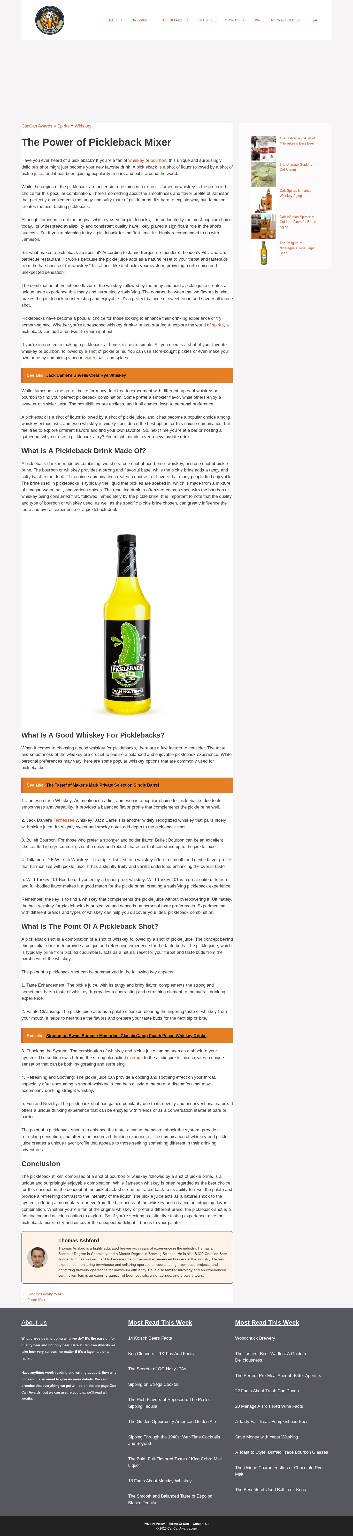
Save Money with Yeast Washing (266, 1437)
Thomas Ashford (78, 1240)
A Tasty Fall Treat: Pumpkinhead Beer (271, 1421)
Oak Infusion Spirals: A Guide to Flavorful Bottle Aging (298, 222)
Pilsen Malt (36, 1300)
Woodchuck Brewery (255, 1338)
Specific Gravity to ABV (46, 1294)
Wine (258, 20)
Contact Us (201, 1524)
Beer (112, 20)
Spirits (232, 20)
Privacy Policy (154, 1524)
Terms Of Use (179, 1524)
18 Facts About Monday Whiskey (160, 1480)
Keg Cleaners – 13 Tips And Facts (161, 1353)
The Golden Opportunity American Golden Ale (172, 1421)
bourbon (158, 160)
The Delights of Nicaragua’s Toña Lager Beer (297, 248)
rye (55, 846)
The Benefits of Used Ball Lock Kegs (270, 1489)
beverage (134, 1057)
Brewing (140, 20)
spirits (218, 325)
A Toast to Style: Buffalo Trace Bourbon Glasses (281, 1452)
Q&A (313, 20)
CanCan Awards (36, 126)
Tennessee (63, 820)
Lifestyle (207, 20)
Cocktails (173, 20)
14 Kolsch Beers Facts (150, 1338)
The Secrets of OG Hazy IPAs (157, 1368)
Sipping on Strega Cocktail (153, 1384)
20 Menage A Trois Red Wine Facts (269, 1406)
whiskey (136, 160)
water (90, 357)
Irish (49, 800)
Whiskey (83, 126)
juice (38, 173)
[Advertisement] (176, 79)
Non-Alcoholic (286, 20)
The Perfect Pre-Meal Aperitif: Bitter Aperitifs (278, 1375)
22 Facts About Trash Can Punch (267, 1390)
